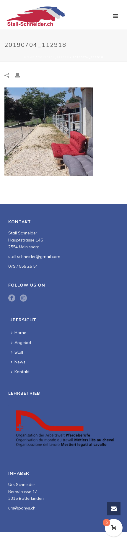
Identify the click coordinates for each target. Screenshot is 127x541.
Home (29, 57)
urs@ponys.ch (21, 508)
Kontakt (22, 371)
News (19, 362)
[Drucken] (20, 75)
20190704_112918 (53, 57)
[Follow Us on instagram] (23, 298)
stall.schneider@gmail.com (34, 256)
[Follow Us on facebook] (11, 298)
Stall (18, 352)
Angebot (22, 342)
